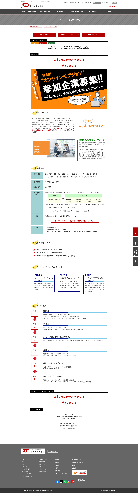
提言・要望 (42, 464)
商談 (23, 464)
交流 (23, 461)
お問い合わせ (112, 6)
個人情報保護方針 (76, 459)
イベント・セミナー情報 (50, 27)
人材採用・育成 (26, 469)
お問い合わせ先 (92, 35)
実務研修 (57, 465)
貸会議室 (108, 11)
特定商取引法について (77, 462)
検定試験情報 (93, 11)
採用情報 (74, 468)
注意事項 (74, 465)
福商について (42, 469)
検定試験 (57, 462)
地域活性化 (42, 461)
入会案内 (135, 231)
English (113, 490)
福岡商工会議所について (70, 2)
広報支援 (24, 466)
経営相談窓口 (25, 471)
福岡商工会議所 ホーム (36, 27)
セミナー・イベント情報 (135, 251)
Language (97, 2)
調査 (40, 466)
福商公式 (135, 261)
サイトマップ (88, 2)
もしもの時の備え (26, 474)
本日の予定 (135, 241)
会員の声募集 (42, 471)
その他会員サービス (27, 476)
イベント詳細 (44, 35)
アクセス (80, 2)
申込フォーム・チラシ (68, 35)
